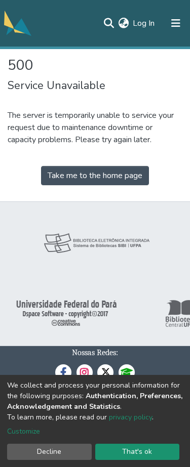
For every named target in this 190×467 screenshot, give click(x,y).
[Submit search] (108, 23)
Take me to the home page (95, 175)
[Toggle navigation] (176, 23)
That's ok (137, 451)
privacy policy (130, 417)
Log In (144, 23)
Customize (23, 431)
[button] (123, 23)
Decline (49, 451)
